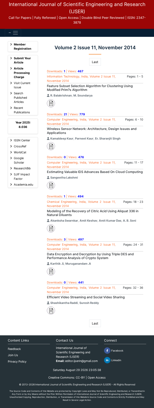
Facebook (116, 350)
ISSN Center (22, 140)
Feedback (14, 349)
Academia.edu (23, 184)
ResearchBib (22, 168)
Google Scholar (19, 160)
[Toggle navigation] (13, 33)
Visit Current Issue (22, 85)
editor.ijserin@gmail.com (81, 361)
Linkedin (115, 360)
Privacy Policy (17, 361)
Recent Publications (22, 110)
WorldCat (20, 152)
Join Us (13, 355)
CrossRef (20, 146)
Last (95, 62)
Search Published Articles (20, 97)
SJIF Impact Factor (22, 176)
